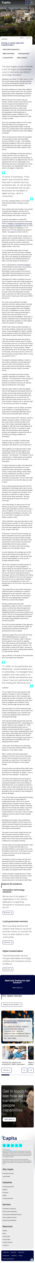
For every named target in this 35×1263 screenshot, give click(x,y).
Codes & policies (7, 1242)
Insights (5, 1230)
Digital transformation (13, 951)
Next (31, 1070)
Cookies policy (21, 1252)
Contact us (6, 1245)
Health (4, 1195)
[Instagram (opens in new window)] (12, 1145)
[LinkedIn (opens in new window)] (4, 1145)
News (4, 1233)
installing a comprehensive (16, 223)
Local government (8, 1198)
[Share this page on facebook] (29, 38)
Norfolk (27, 265)
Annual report (6, 1239)
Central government (8, 1186)
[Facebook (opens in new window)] (16, 1145)
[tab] (5, 1075)
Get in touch (17, 987)
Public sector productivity (10, 1211)
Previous (24, 1070)
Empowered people (8, 1173)
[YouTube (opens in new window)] (8, 1145)
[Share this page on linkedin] (27, 38)
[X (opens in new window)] (20, 1145)
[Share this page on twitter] (30, 38)
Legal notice (13, 1252)
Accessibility (14, 1255)
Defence (5, 1189)
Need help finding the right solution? (17, 982)
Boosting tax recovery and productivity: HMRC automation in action (14, 1064)
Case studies (6, 1176)
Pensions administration (9, 1220)
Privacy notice (6, 1252)
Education (5, 1192)
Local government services (15, 922)
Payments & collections (9, 1208)
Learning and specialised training (12, 1214)
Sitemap (20, 1255)
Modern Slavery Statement (8, 1258)
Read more (7, 912)
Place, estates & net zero (10, 1217)
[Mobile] (32, 2)
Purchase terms (6, 1255)
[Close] (28, 2)
